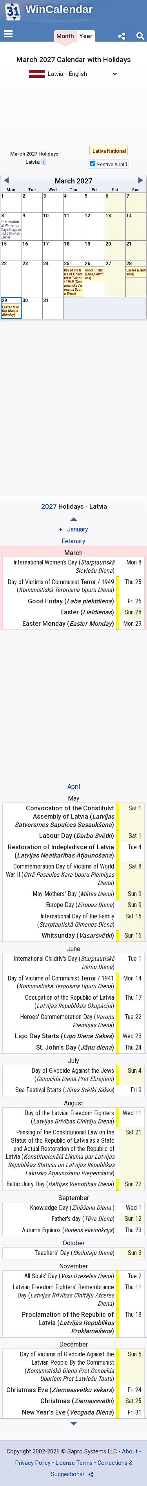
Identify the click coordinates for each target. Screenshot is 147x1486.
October (74, 1243)
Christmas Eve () (60, 1390)
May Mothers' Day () (73, 894)
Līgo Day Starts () (64, 1036)
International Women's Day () (11, 229)
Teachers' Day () (74, 1253)
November (73, 1266)
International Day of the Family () (75, 920)
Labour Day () (76, 835)
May (74, 798)
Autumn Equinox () (68, 1230)
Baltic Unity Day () (60, 1184)
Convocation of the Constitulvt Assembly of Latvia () (64, 816)
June (73, 949)
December (73, 1344)
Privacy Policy (33, 1463)
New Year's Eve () (68, 1412)
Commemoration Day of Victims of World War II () (60, 875)
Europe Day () (80, 905)
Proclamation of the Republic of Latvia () (68, 1323)
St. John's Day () (75, 1047)
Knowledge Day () (72, 1207)
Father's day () (82, 1218)
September (73, 1198)
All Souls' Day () (69, 1276)
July (73, 1061)
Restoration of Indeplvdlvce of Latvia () (61, 851)
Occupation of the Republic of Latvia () (69, 1002)
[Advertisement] (73, 111)
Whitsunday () (78, 935)
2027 (84, 181)
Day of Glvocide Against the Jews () (72, 1075)
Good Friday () (94, 274)
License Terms (74, 1463)
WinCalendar (59, 9)
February (73, 541)
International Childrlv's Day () (64, 963)
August (73, 1103)
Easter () (135, 272)
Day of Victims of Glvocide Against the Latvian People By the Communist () (67, 1366)
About (130, 1451)
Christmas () (77, 1401)
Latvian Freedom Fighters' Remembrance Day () (63, 1295)
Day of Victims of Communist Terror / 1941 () (60, 982)
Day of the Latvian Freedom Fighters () (69, 1117)
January (77, 529)
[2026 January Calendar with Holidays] (73, 1424)
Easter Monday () (10, 311)
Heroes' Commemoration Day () (67, 1021)
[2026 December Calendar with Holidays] (73, 519)
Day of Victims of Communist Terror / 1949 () (60, 586)
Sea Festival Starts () (64, 1090)
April (73, 786)
